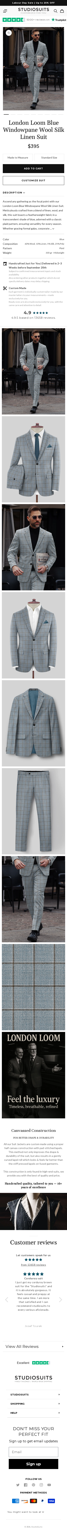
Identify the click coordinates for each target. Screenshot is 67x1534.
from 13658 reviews (33, 1264)
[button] (5, 11)
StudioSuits (36, 1527)
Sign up (33, 1464)
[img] (33, 1259)
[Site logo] (33, 1379)
